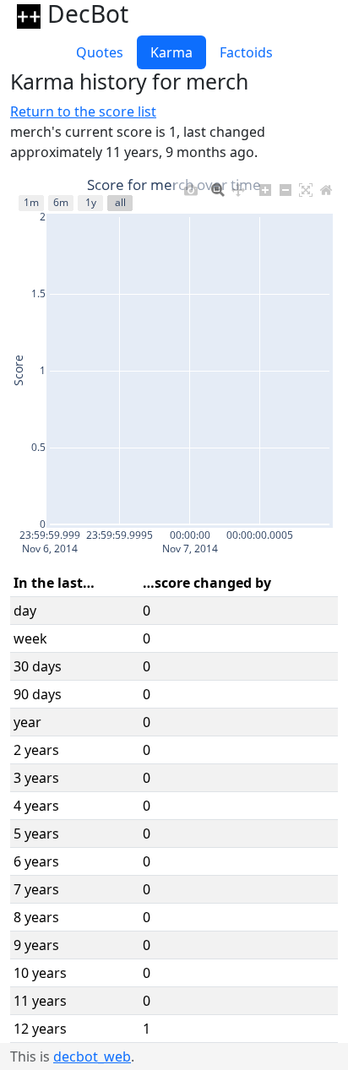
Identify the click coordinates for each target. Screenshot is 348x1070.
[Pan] (238, 186)
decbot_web (92, 1056)
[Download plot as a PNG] (191, 186)
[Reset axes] (326, 186)
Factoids (246, 52)
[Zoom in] (265, 186)
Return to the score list (83, 111)
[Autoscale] (306, 186)
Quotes (99, 52)
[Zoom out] (285, 186)
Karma (171, 52)
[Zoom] (218, 186)
